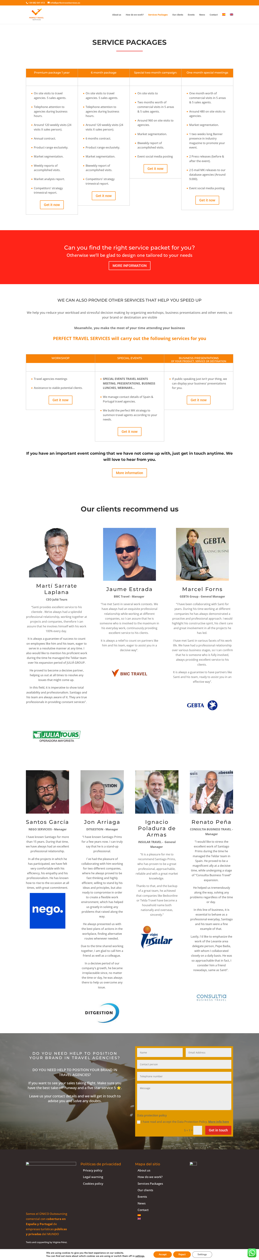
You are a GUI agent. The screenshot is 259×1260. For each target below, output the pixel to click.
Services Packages (158, 15)
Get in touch (218, 1130)
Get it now (52, 205)
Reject (182, 1254)
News (202, 15)
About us (116, 15)
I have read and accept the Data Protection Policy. (185, 1122)
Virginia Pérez (60, 1242)
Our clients (177, 15)
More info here (218, 1122)
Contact (214, 15)
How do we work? (135, 15)
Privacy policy (92, 1170)
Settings (202, 1254)
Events (191, 15)
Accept (162, 1254)
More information (130, 265)
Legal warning (93, 1177)
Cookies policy (93, 1184)
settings (139, 1256)
